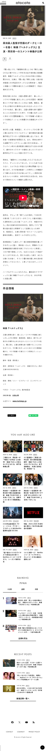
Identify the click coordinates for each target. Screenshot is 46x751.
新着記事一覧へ (23, 699)
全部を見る (23, 639)
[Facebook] (12, 722)
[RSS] (33, 722)
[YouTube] (26, 722)
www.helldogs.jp (20, 401)
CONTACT (9, 732)
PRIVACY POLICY (34, 732)
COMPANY (21, 732)
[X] (19, 722)
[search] (43, 3)
